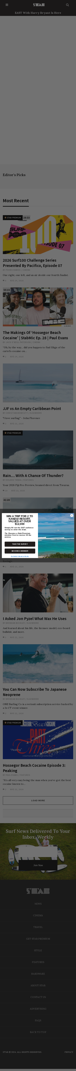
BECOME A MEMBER (20, 551)
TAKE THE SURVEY (20, 544)
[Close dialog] (71, 515)
